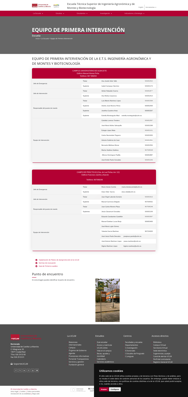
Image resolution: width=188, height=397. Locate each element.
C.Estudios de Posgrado (134, 353)
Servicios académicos (105, 362)
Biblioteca (157, 342)
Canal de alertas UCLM (162, 356)
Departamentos (131, 345)
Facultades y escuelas (133, 342)
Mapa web (35, 394)
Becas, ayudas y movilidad (103, 354)
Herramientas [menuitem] (150, 7)
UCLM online (102, 348)
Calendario (101, 359)
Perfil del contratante (161, 359)
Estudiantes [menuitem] (81, 13)
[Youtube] (32, 370)
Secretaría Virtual (160, 348)
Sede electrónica (160, 350)
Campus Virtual (159, 345)
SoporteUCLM (21, 363)
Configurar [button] (115, 389)
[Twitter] (20, 370)
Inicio (37, 38)
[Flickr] (37, 370)
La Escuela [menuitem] (37, 13)
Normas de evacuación (47, 263)
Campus (72, 347)
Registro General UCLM (163, 362)
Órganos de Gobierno (77, 350)
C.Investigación (131, 348)
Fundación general (76, 364)
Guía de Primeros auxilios (48, 266)
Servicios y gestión (76, 362)
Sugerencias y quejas (161, 353)
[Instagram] (28, 370)
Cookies (23, 391)
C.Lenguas (129, 356)
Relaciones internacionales (75, 343)
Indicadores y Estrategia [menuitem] (134, 13)
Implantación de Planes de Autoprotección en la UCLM (59, 260)
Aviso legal (14, 391)
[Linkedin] (24, 370)
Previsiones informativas (79, 356)
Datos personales (33, 391)
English (141, 7)
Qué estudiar (102, 342)
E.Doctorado (130, 350)
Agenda (72, 353)
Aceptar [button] (104, 389)
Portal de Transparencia (79, 359)
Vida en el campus (104, 350)
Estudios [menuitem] (59, 13)
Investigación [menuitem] (105, 13)
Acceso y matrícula (104, 345)
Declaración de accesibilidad (20, 394)
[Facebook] (15, 370)
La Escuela (45, 38)
